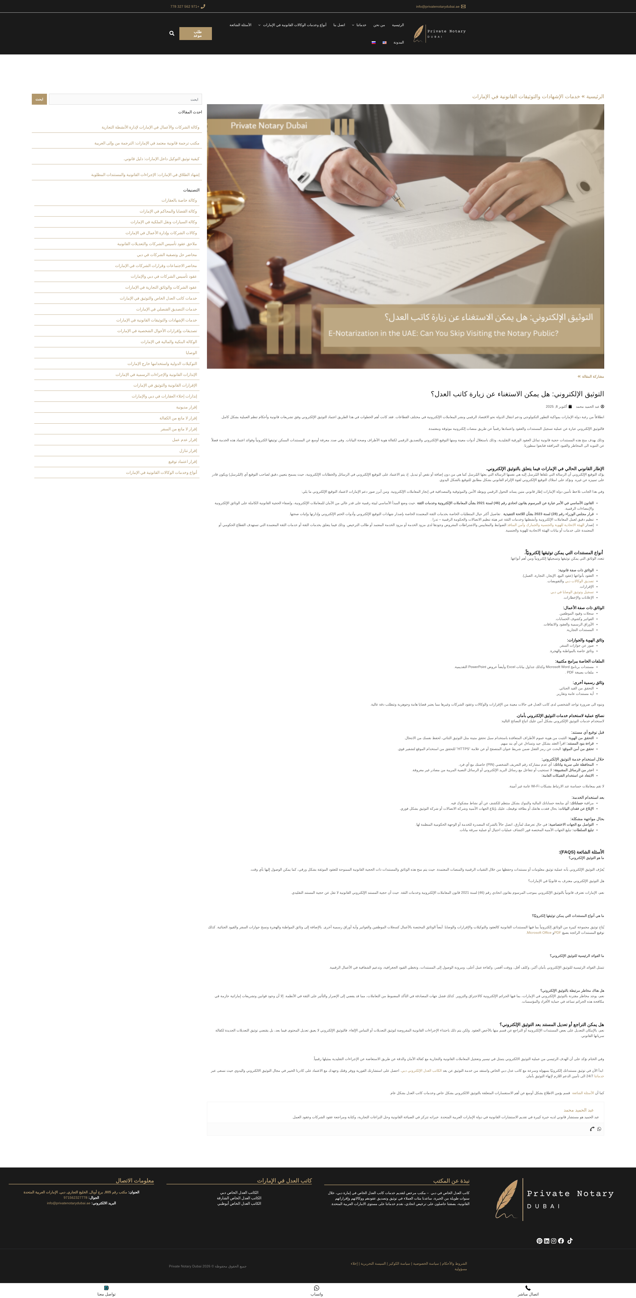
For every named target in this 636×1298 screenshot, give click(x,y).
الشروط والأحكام (454, 1263)
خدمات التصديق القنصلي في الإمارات (166, 309)
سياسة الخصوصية (426, 1263)
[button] (354, 25)
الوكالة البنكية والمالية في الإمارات (169, 342)
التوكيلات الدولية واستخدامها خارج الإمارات (162, 363)
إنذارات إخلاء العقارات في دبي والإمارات (164, 396)
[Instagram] (552, 1241)
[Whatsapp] (599, 1129)
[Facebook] (560, 1241)
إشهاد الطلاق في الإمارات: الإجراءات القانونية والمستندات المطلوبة (145, 175)
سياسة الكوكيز (399, 1263)
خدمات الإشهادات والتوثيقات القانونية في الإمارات (526, 96)
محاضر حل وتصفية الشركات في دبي (167, 255)
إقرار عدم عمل (184, 440)
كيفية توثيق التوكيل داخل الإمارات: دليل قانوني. (161, 159)
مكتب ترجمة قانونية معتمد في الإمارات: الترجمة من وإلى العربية (146, 143)
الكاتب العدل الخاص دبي (239, 1192)
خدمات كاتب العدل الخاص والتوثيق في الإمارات (158, 298)
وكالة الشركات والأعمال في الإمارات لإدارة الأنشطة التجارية (150, 127)
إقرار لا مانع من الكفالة (178, 418)
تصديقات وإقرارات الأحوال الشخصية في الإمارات (157, 331)
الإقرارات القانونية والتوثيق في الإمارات (165, 385)
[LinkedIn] (545, 1241)
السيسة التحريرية (373, 1263)
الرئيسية (398, 25)
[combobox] (125, 99)
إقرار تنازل (188, 450)
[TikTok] (569, 1241)
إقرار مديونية (186, 407)
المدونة (399, 42)
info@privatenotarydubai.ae (68, 1203)
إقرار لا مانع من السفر (179, 429)
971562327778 (75, 1198)
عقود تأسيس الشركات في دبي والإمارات (164, 276)
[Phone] (592, 1129)
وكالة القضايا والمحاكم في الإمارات (168, 211)
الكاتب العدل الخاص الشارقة (239, 1198)
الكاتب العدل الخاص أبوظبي (239, 1203)
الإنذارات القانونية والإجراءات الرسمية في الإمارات (156, 374)
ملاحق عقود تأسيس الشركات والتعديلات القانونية (157, 244)
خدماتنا (361, 25)
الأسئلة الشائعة (240, 25)
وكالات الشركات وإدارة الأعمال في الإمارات (161, 233)
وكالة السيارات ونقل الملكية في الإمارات (163, 222)
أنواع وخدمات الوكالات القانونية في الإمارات (294, 25)
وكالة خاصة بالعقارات (179, 200)
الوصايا (191, 353)
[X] (565, 1241)
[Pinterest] (539, 1241)
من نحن (379, 25)
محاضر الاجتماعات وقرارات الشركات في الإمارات (156, 266)
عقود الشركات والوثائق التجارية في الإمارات (161, 287)
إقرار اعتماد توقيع (182, 461)
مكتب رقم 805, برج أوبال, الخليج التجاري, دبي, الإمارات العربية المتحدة (75, 1192)
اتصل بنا (339, 25)
